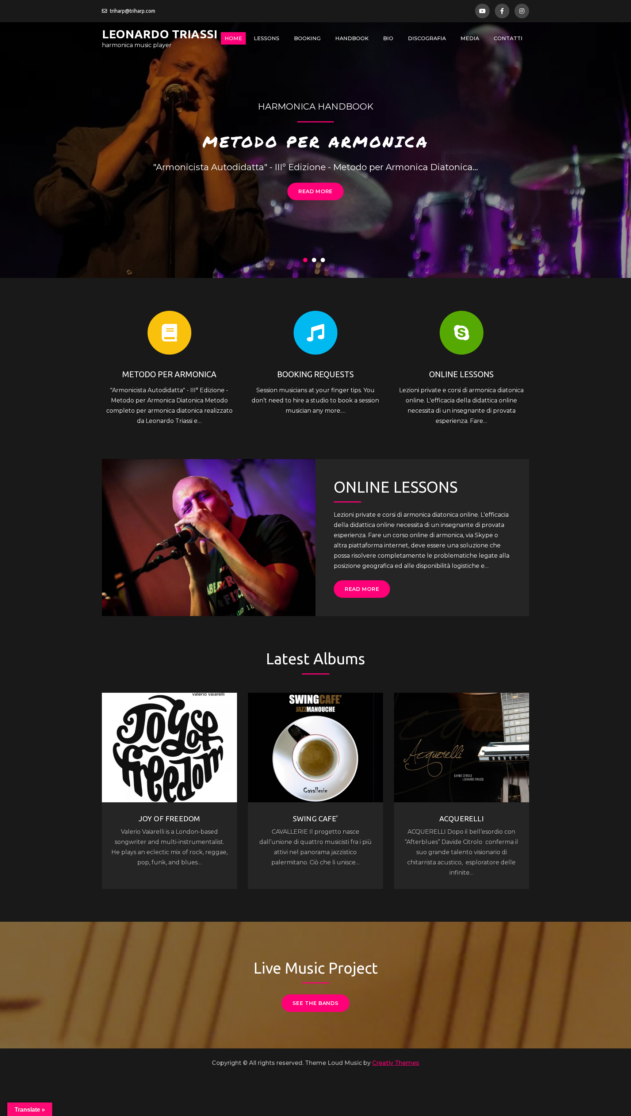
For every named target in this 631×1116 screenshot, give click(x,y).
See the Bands (315, 1003)
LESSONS (266, 38)
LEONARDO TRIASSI (159, 34)
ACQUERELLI (461, 818)
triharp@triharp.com (132, 11)
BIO (388, 38)
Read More (315, 191)
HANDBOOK (351, 38)
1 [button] (306, 261)
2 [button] (315, 261)
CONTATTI (508, 38)
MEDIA (469, 38)
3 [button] (324, 261)
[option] (315, 150)
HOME (233, 38)
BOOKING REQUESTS (315, 374)
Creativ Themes (395, 1062)
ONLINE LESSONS (461, 374)
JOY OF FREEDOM (169, 818)
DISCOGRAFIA (427, 38)
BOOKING (307, 38)
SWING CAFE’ (315, 818)
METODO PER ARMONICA (316, 141)
